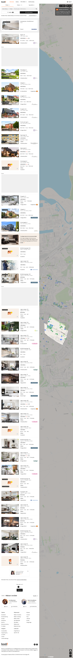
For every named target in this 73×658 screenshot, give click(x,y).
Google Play (16, 630)
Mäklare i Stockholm (17, 614)
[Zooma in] (70, 653)
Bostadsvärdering (4, 616)
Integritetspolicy (4, 632)
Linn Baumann (12, 600)
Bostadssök (3, 614)
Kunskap (2, 618)
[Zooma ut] (70, 656)
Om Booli (28, 614)
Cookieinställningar (4, 638)
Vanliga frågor (28, 622)
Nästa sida (20, 590)
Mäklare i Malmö (17, 618)
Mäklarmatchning (17, 626)
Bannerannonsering (4, 624)
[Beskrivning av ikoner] (70, 650)
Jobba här (28, 618)
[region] (56, 331)
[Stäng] (28, 571)
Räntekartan (3, 620)
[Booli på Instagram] (35, 644)
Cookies (2, 636)
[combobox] (20, 9)
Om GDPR (3, 634)
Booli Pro (3, 622)
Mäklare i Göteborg (17, 616)
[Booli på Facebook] (37, 644)
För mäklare (3, 626)
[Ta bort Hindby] (12, 8)
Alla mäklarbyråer (17, 620)
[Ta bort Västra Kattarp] (8, 8)
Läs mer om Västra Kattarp (21, 579)
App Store (16, 632)
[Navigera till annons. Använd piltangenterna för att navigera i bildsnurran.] (10, 25)
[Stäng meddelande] (70, 9)
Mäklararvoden (16, 624)
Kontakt (27, 620)
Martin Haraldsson (32, 600)
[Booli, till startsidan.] (3, 2)
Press (27, 616)
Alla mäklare (16, 622)
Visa (34, 595)
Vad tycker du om (19, 573)
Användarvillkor (4, 630)
